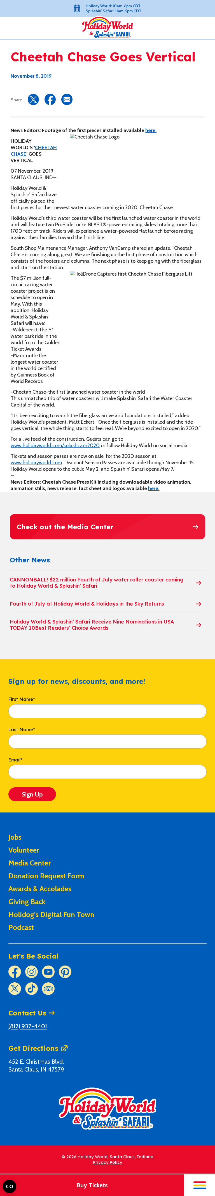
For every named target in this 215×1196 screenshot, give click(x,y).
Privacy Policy (107, 1162)
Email (15, 760)
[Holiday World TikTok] (31, 988)
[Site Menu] (199, 1185)
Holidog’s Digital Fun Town (51, 914)
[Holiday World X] (14, 988)
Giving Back (26, 901)
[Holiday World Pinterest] (65, 972)
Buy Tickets (92, 1185)
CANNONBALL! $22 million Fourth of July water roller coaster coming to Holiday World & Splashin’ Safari (96, 582)
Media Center (29, 862)
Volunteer (23, 850)
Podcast (21, 927)
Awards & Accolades (39, 888)
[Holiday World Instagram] (31, 972)
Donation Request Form (46, 875)
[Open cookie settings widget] (9, 1186)
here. (150, 130)
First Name (21, 699)
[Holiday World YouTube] (48, 972)
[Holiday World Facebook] (14, 972)
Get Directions (33, 1048)
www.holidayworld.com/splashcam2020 (55, 445)
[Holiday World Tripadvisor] (48, 988)
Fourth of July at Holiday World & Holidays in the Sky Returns (87, 604)
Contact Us (27, 1013)
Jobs (15, 837)
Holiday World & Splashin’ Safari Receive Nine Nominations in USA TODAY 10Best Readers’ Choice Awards (92, 624)
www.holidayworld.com (36, 463)
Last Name (21, 729)
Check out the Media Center (65, 527)
